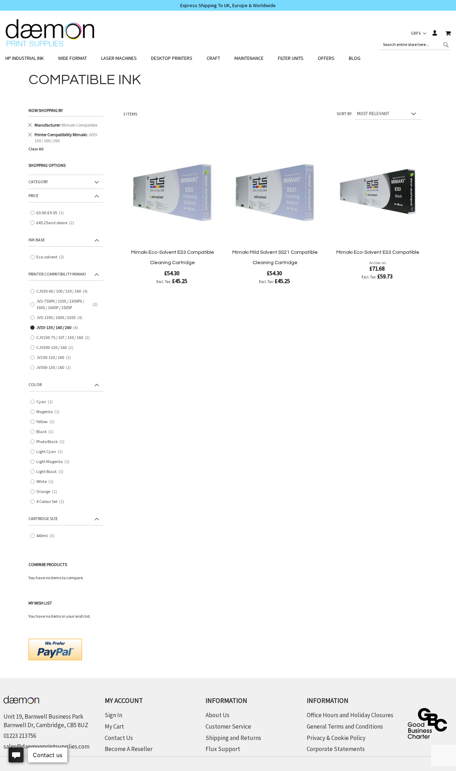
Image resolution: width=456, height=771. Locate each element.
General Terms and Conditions (345, 726)
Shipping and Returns (233, 738)
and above (57, 223)
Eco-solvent (52, 257)
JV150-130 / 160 (56, 358)
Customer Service (228, 726)
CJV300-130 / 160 (57, 348)
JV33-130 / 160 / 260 (59, 328)
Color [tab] (35, 384)
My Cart (114, 726)
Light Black (51, 472)
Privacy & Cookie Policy (336, 738)
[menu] (228, 58)
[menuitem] (28, 58)
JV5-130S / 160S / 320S (61, 318)
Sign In (434, 33)
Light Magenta (54, 462)
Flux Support (223, 749)
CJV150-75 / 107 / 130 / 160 (65, 338)
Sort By (344, 113)
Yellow (47, 422)
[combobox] (415, 44)
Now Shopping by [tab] (45, 110)
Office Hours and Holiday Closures (350, 715)
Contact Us (119, 738)
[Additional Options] (55, 648)
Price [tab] (33, 195)
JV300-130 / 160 (56, 368)
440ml (47, 536)
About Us (217, 715)
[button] (418, 33)
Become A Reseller (128, 749)
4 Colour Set (51, 502)
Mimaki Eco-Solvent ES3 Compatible (377, 252)
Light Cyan (51, 452)
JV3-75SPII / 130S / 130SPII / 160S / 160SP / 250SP (69, 304)
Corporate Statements (336, 749)
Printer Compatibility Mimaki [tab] (57, 274)
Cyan (46, 402)
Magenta (49, 412)
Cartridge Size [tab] (43, 518)
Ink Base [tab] (36, 239)
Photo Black (52, 442)
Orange (48, 492)
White (46, 482)
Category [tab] (38, 181)
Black (46, 432)
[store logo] (49, 33)
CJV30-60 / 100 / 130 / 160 (64, 291)
